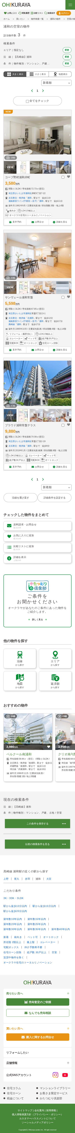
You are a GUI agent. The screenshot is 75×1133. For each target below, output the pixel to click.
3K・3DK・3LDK (13, 898)
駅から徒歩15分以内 (44, 906)
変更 (67, 50)
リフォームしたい (17, 1052)
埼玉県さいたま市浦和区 (20, 193)
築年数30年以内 (12, 929)
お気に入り (12, 13)
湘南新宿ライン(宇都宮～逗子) (23, 201)
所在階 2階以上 (12, 942)
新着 (6, 937)
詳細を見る (61, 222)
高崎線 (12, 324)
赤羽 (27, 878)
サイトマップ (25, 1110)
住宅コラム (14, 1088)
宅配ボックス (11, 947)
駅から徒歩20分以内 (15, 911)
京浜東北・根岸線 (17, 198)
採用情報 (51, 1110)
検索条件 (51, 13)
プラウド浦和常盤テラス (20, 425)
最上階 (31, 942)
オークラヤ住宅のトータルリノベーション (27, 962)
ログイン (65, 13)
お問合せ (39, 222)
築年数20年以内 (12, 924)
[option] (37, 135)
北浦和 (30, 318)
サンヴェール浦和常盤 (19, 297)
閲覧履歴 (25, 13)
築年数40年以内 (60, 929)
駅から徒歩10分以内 (15, 906)
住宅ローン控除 (12, 952)
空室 (54, 952)
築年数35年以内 (37, 929)
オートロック (51, 937)
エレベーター (47, 942)
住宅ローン (14, 1093)
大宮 (48, 878)
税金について (15, 1098)
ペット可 (33, 937)
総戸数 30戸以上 (36, 952)
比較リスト (38, 13)
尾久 (16, 878)
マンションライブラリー (55, 1088)
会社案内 (39, 1110)
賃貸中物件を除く (13, 957)
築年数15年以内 (37, 919)
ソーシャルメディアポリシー (37, 1122)
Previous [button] (5, 135)
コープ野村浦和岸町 (17, 177)
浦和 (29, 198)
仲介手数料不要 (33, 947)
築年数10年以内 (12, 919)
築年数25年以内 (37, 924)
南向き (18, 937)
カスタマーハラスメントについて (37, 1118)
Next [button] (69, 135)
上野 (6, 878)
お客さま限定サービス (54, 1093)
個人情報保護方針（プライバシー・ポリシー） (37, 1114)
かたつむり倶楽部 (51, 1098)
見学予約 (17, 222)
